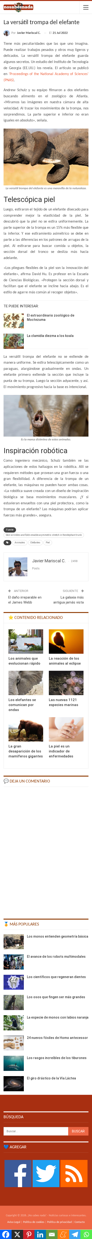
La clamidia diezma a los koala (50, 336)
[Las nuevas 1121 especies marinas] (66, 683)
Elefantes (35, 542)
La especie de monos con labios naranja (57, 1017)
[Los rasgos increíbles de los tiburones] (14, 1063)
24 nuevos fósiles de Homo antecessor (57, 1038)
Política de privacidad (59, 1222)
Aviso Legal (13, 1222)
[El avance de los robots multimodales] (14, 962)
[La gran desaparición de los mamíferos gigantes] (25, 729)
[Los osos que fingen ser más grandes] (14, 1002)
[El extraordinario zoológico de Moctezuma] (14, 320)
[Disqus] (46, 850)
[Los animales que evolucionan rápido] (25, 641)
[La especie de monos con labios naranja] (14, 1022)
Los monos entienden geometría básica (57, 936)
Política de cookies (33, 1222)
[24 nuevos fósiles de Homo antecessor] (14, 1043)
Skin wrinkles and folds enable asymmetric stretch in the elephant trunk (44, 535)
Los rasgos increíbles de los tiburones (57, 1058)
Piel (48, 542)
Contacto (80, 1222)
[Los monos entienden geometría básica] (14, 941)
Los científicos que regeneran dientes (56, 977)
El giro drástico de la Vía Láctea (51, 1078)
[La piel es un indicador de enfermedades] (66, 729)
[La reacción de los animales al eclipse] (66, 641)
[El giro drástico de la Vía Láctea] (14, 1083)
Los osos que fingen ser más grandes (56, 997)
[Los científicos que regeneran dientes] (14, 982)
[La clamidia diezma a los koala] (14, 341)
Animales (20, 542)
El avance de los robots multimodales (56, 956)
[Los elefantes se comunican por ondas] (25, 683)
